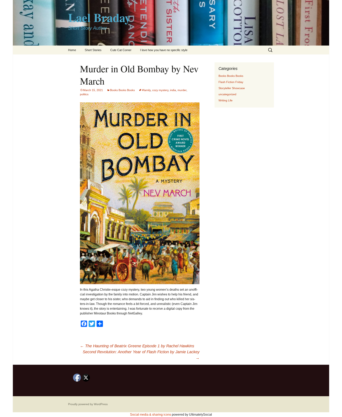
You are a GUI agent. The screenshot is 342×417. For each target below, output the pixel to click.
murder (182, 90)
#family (146, 90)
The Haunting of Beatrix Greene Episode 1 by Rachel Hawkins (137, 346)
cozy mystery (160, 90)
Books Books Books (122, 90)
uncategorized (227, 94)
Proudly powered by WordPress (88, 404)
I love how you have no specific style (163, 50)
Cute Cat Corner (120, 50)
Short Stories (93, 50)
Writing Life (225, 100)
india (173, 90)
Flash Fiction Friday (230, 82)
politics (84, 94)
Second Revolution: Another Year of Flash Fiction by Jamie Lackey (141, 355)
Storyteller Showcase (231, 88)
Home (72, 50)
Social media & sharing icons (151, 414)
